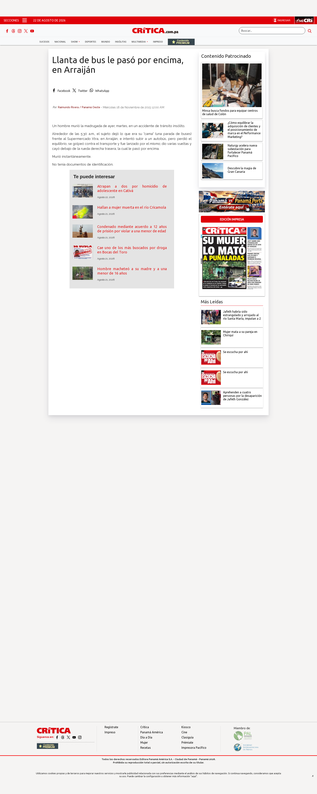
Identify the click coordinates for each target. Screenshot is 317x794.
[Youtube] (32, 30)
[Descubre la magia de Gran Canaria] (212, 170)
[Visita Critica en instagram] (79, 737)
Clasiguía (187, 737)
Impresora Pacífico (193, 747)
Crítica (144, 727)
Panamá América (151, 732)
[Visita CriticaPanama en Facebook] (57, 737)
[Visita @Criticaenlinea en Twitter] (63, 737)
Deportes (90, 41)
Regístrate (111, 727)
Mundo (105, 41)
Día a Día (146, 737)
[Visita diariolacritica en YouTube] (74, 737)
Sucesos (44, 41)
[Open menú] (24, 20)
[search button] (310, 30)
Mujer (144, 742)
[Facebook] (7, 30)
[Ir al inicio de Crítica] (157, 30)
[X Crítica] (26, 30)
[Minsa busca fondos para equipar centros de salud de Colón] (232, 85)
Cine (184, 732)
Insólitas (120, 41)
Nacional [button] (60, 41)
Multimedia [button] (139, 41)
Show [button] (74, 41)
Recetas (145, 747)
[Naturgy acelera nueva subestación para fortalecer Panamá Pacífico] (212, 151)
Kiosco (186, 727)
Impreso (158, 41)
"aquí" (194, 776)
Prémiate (187, 742)
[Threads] (14, 30)
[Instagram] (20, 30)
